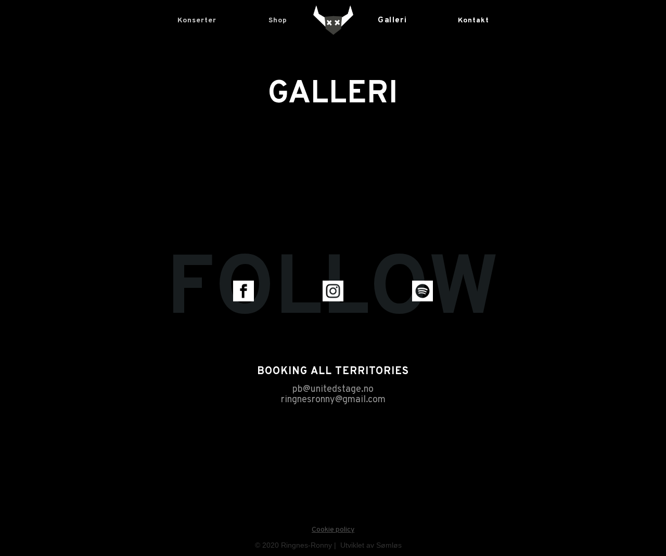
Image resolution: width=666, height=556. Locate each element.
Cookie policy (333, 529)
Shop (277, 20)
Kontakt (473, 20)
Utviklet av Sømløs (371, 545)
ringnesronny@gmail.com (333, 400)
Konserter (196, 20)
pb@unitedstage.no (333, 390)
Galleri (392, 20)
